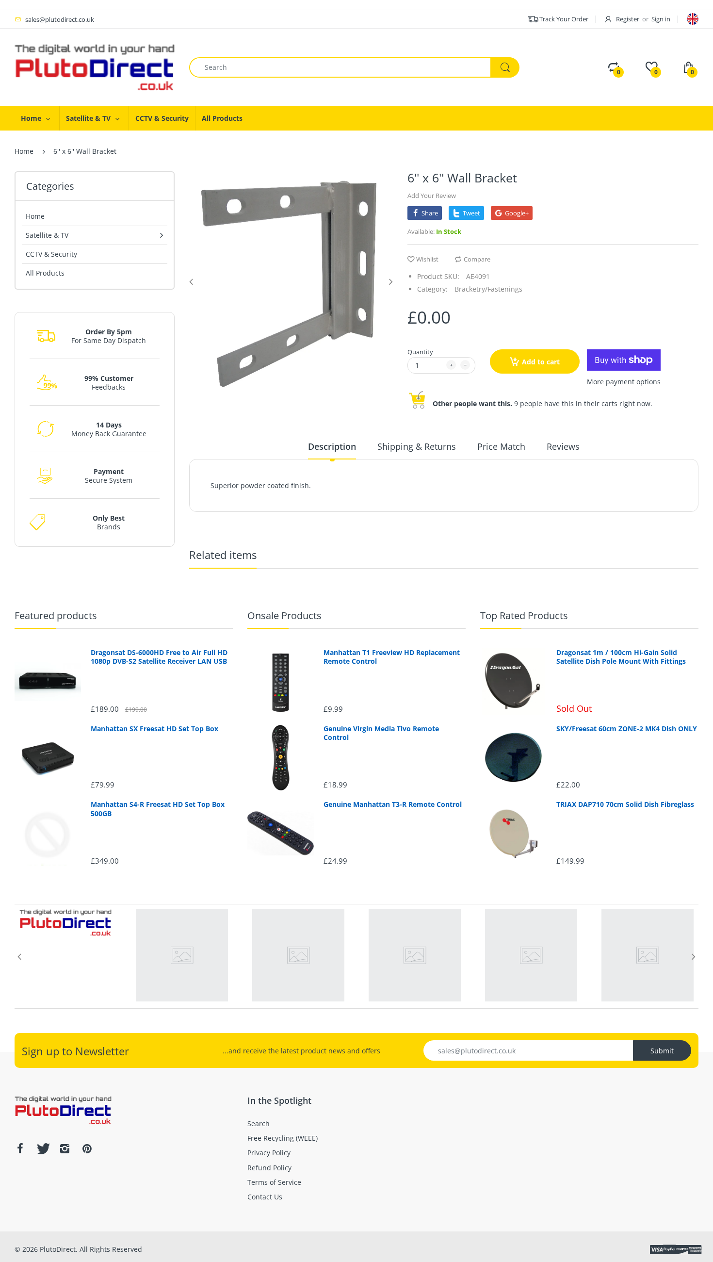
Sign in (660, 19)
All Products (45, 273)
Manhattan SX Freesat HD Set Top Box (154, 728)
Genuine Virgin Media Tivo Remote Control (381, 733)
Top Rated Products (524, 615)
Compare (477, 259)
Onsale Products (284, 615)
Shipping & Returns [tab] (416, 446)
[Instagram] (64, 1148)
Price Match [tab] (501, 446)
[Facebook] (20, 1148)
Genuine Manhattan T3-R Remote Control (393, 804)
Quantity (420, 351)
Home (24, 151)
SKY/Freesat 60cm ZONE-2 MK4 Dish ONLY (626, 728)
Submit (662, 1050)
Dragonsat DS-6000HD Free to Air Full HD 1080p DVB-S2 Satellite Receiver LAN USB (159, 657)
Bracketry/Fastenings (488, 289)
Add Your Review (431, 195)
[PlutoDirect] (95, 66)
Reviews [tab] (563, 446)
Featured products (56, 615)
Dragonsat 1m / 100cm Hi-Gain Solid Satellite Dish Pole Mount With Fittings (621, 657)
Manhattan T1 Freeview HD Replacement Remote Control (392, 657)
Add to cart (541, 361)
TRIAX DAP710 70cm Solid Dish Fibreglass (625, 804)
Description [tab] (332, 446)
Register (628, 19)
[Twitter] (42, 1148)
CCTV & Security (51, 254)
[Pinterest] (86, 1148)
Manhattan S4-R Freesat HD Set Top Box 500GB (158, 809)
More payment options (624, 381)
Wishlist (427, 259)
